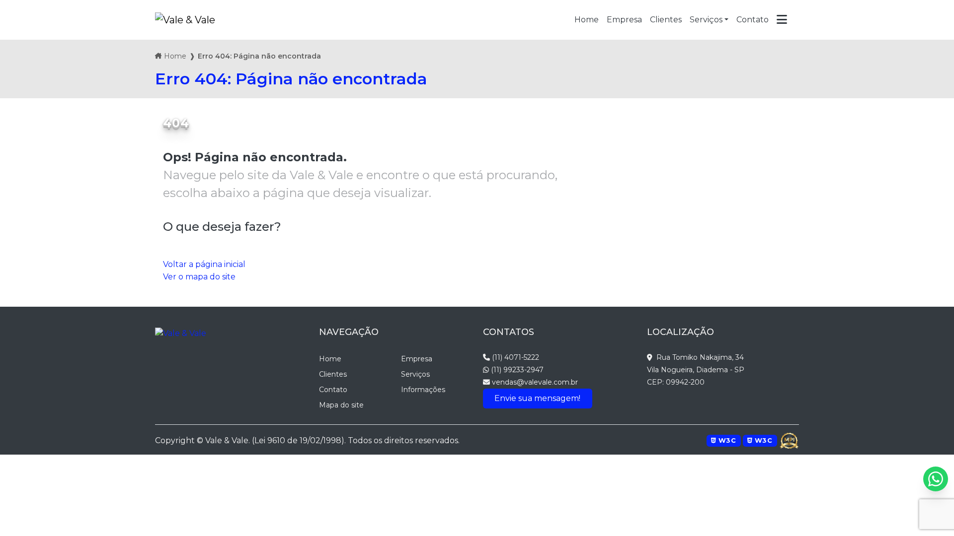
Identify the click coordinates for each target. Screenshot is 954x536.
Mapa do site (341, 405)
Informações (423, 389)
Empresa (416, 358)
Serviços (706, 19)
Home (175, 56)
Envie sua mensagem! (537, 398)
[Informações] (782, 20)
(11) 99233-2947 (516, 369)
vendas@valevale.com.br (534, 382)
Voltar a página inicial (204, 264)
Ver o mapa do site (199, 276)
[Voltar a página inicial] (185, 20)
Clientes (333, 374)
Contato (333, 389)
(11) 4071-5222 (514, 357)
